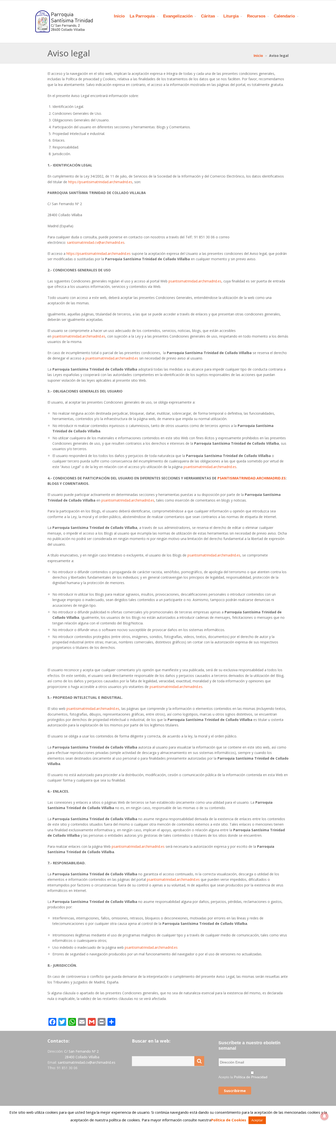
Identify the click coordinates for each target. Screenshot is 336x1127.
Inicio (119, 16)
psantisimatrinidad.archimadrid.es (194, 281)
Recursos (256, 16)
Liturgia (231, 16)
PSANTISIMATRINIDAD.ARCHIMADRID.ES (251, 478)
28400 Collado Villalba (82, 1057)
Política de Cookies (228, 1119)
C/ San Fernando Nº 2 (81, 1051)
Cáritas (208, 16)
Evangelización (178, 16)
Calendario (284, 16)
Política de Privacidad (250, 1077)
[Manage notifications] (324, 1116)
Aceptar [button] (257, 1120)
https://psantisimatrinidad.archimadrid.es (100, 182)
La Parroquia (142, 16)
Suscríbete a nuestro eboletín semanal (249, 1045)
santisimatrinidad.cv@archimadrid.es (95, 242)
